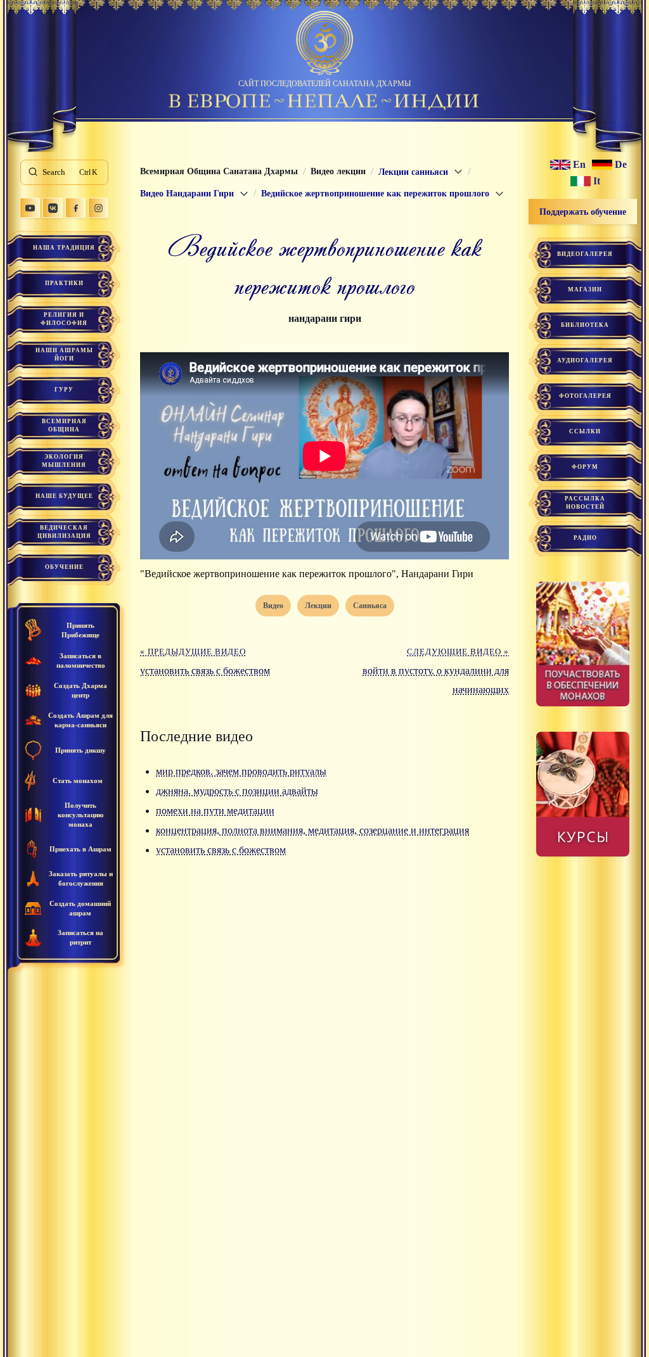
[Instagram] (98, 208)
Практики (64, 283)
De (621, 165)
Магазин (585, 289)
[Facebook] (75, 208)
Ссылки (585, 431)
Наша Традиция (64, 248)
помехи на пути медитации (215, 810)
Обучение (64, 567)
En (579, 165)
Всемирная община (64, 425)
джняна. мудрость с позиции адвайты (237, 791)
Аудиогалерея (585, 360)
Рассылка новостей (585, 502)
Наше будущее (64, 496)
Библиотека (585, 325)
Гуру (64, 389)
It (596, 181)
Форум (585, 467)
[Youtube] (30, 208)
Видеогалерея (585, 254)
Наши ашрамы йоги (64, 354)
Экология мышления (64, 461)
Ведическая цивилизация (64, 532)
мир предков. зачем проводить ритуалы (241, 771)
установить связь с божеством (221, 849)
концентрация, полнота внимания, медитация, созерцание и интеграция (312, 830)
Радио (585, 538)
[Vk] (52, 208)
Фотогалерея (585, 396)
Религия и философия (64, 319)
